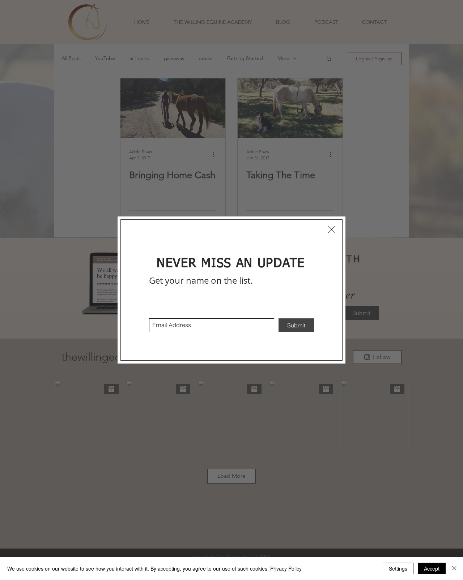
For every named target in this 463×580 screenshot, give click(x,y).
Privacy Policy (286, 568)
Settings (398, 568)
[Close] (454, 568)
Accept (431, 568)
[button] (331, 229)
